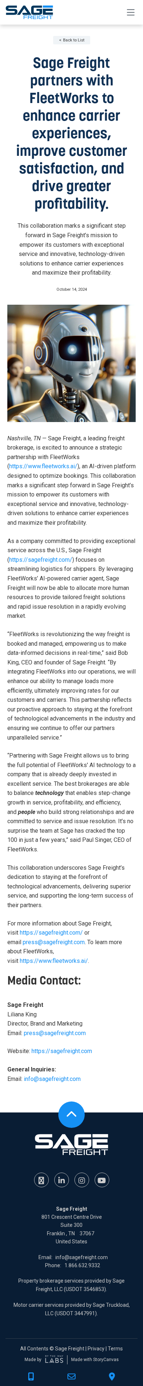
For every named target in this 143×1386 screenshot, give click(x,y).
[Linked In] (61, 1180)
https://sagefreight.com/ (40, 559)
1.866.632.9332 (82, 1265)
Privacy (96, 1349)
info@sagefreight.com (52, 1078)
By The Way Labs (54, 1359)
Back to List (73, 40)
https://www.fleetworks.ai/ (43, 466)
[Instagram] (81, 1180)
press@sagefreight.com (54, 942)
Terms (115, 1349)
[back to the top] (71, 1114)
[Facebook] (41, 1180)
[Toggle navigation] (131, 12)
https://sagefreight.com (62, 1051)
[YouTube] (102, 1180)
